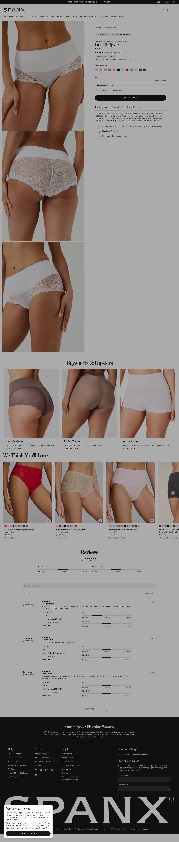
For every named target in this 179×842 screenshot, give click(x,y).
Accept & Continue (28, 833)
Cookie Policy (44, 828)
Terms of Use (20, 825)
